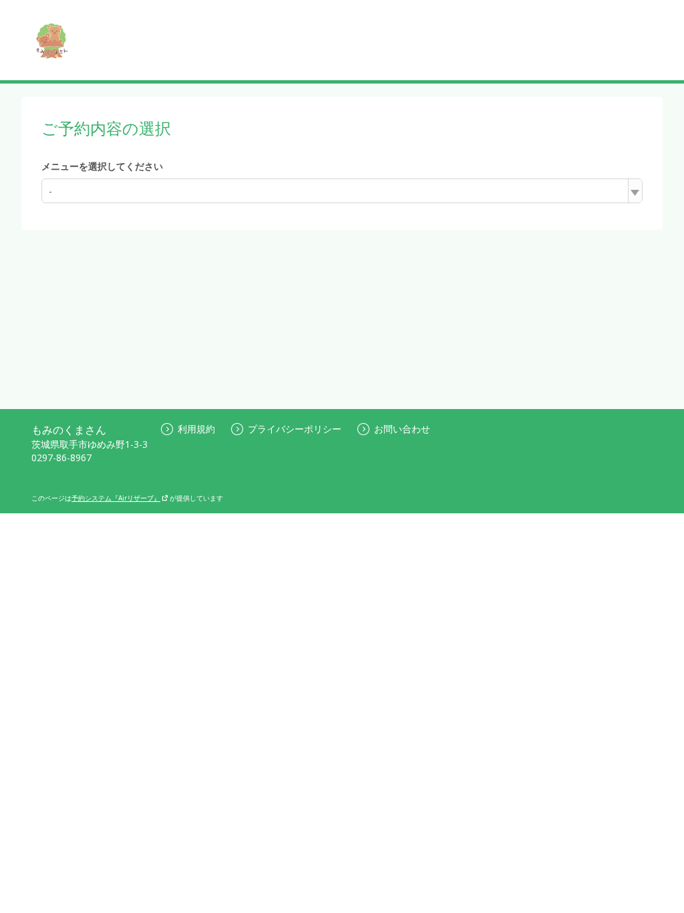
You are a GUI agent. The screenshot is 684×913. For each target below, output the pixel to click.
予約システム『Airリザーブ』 (115, 498)
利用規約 (196, 428)
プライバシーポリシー (294, 428)
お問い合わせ (402, 428)
